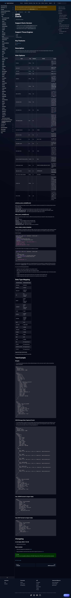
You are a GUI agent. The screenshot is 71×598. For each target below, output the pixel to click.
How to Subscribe (55, 582)
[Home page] (16, 12)
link (52, 126)
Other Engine (3, 129)
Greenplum (4, 49)
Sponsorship (38, 586)
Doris (3, 36)
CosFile (3, 29)
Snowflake (4, 106)
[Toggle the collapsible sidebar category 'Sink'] (13, 16)
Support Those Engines (61, 8)
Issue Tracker (22, 583)
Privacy (37, 589)
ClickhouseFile (4, 26)
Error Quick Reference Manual (7, 119)
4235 (43, 551)
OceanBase (4, 78)
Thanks (37, 588)
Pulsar (3, 89)
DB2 (3, 31)
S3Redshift (4, 96)
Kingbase (4, 66)
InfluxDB (3, 59)
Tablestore (4, 114)
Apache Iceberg (5, 58)
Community (31, 3)
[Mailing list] (37, 595)
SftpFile (3, 103)
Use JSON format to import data (64, 26)
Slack (3, 104)
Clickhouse (4, 24)
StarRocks (4, 111)
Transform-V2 (3, 124)
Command (3, 125)
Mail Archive (54, 585)
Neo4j (3, 76)
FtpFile (3, 46)
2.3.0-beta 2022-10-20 (62, 31)
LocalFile (3, 69)
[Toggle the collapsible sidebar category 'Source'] (13, 14)
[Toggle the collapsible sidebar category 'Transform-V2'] (13, 124)
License (37, 583)
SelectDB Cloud (5, 99)
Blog (34, 3)
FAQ (5, 582)
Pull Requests (22, 585)
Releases (6, 583)
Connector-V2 (3, 12)
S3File (3, 98)
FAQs (2, 132)
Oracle (3, 79)
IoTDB (3, 61)
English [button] (50, 3)
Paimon (3, 84)
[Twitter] (31, 595)
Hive (3, 54)
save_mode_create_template (63, 18)
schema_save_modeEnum (63, 15)
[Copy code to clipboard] (55, 236)
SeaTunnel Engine (4, 127)
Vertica (3, 116)
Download (26, 3)
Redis (3, 93)
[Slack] (34, 595)
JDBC (3, 63)
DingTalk (3, 34)
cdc (17, 44)
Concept (2, 9)
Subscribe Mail (54, 583)
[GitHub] (40, 595)
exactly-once (18, 43)
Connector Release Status (5, 11)
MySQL (3, 74)
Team (37, 3)
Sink (2, 16)
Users (39, 3)
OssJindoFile (4, 83)
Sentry (3, 101)
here (55, 112)
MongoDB (4, 73)
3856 (31, 549)
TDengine (4, 113)
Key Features (60, 10)
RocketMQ (4, 94)
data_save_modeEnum (62, 16)
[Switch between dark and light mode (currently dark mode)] (54, 3)
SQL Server (4, 109)
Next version (61, 33)
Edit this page (18, 560)
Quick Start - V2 (4, 7)
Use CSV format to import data (63, 28)
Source (3, 14)
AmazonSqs (4, 19)
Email (3, 41)
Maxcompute (4, 71)
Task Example (60, 21)
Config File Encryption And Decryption (6, 122)
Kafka (3, 64)
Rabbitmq (4, 91)
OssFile (3, 81)
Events (37, 585)
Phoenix (3, 86)
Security (46, 3)
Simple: (60, 23)
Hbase (3, 51)
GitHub (42, 3)
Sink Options (60, 13)
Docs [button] (21, 3)
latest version (32, 9)
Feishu (3, 44)
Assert (3, 21)
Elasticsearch (4, 39)
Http (3, 56)
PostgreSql (4, 88)
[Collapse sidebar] (7, 577)
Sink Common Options (6, 118)
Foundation (38, 582)
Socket (3, 108)
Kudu (3, 68)
